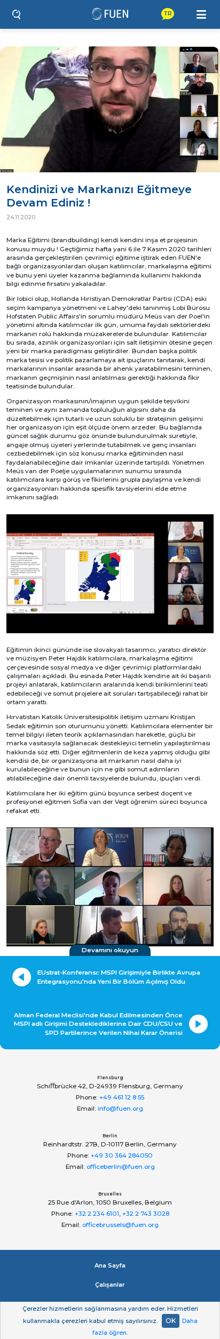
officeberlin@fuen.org (121, 1166)
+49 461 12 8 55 (121, 1097)
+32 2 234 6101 (97, 1213)
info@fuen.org (120, 1108)
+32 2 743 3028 (145, 1213)
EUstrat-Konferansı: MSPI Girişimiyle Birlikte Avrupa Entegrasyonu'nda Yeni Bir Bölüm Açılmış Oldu (118, 977)
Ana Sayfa (110, 1265)
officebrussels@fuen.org (120, 1225)
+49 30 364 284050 (122, 1155)
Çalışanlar (110, 1284)
